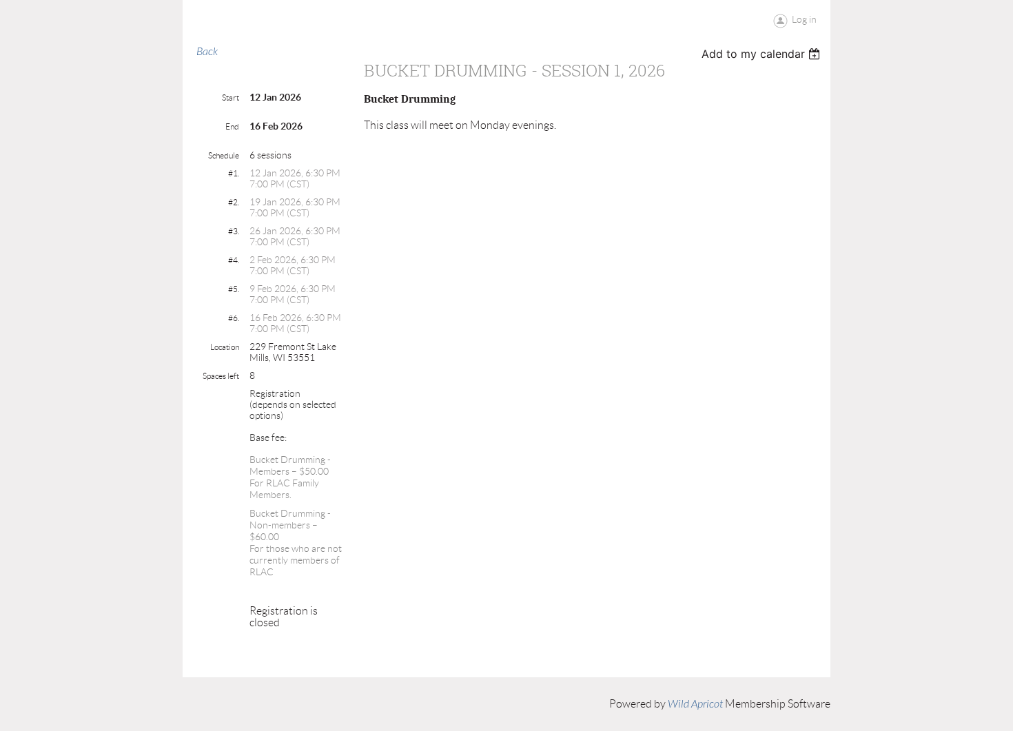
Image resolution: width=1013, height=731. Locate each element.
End (232, 126)
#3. (233, 231)
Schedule (223, 155)
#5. (233, 289)
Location (224, 346)
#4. (233, 260)
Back (207, 51)
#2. (233, 202)
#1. (233, 173)
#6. (233, 317)
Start (230, 97)
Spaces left (221, 375)
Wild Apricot (695, 704)
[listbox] (762, 53)
